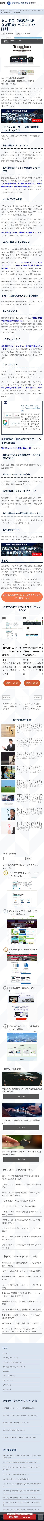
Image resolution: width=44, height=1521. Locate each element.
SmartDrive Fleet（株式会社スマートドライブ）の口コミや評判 (22, 1264)
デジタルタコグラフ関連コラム (12, 1362)
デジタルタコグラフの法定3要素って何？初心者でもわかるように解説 (29, 726)
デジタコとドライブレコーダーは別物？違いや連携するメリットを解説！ (29, 740)
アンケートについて (9, 1376)
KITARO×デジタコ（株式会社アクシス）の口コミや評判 (21, 1278)
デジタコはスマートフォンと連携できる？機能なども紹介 (29, 754)
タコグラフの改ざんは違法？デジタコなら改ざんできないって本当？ (29, 810)
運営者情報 (6, 1371)
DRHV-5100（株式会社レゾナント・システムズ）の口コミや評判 (21, 1316)
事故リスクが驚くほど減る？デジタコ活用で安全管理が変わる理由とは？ (21, 1177)
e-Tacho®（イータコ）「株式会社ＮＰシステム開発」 (20, 1437)
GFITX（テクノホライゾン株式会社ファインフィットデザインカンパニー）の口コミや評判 (29, 797)
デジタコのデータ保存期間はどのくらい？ (19, 1201)
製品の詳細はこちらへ (20, 1516)
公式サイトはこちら (12, 683)
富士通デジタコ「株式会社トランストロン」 (17, 1423)
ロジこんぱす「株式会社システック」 (15, 1430)
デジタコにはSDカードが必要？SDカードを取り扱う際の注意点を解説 (21, 1194)
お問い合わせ (7, 1385)
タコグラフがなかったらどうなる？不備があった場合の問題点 (21, 1237)
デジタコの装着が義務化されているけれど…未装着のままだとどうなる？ (29, 824)
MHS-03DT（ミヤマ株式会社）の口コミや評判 (20, 1323)
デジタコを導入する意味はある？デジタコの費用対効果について (21, 1221)
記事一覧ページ (7, 1380)
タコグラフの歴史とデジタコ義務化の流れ (19, 1206)
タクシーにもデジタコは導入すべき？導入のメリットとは (21, 1246)
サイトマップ (7, 1389)
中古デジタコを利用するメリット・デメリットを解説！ (21, 1229)
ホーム (5, 1353)
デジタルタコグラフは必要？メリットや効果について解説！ (29, 768)
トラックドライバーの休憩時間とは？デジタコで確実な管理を (21, 1213)
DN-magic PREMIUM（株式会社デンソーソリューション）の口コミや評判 (21, 1294)
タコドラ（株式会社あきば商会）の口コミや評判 (21, 1310)
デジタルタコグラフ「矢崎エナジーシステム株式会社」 (20, 1415)
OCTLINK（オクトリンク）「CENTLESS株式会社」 (19, 1408)
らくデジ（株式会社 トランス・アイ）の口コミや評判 (21, 1286)
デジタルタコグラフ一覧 (10, 1358)
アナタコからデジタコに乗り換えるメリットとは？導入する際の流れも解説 (29, 782)
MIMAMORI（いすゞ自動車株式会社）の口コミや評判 (22, 1302)
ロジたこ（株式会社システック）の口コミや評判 (21, 1271)
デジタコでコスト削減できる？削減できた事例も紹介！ (21, 1185)
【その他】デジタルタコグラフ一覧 (14, 1367)
